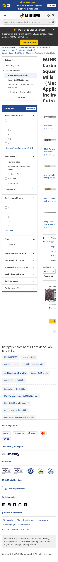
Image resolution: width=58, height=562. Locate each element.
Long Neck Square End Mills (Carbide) (19, 417)
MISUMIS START (8, 47)
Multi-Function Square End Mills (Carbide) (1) (20, 86)
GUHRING (43, 47)
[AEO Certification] (30, 471)
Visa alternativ (11, 189)
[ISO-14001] (18, 471)
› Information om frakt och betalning (15, 529)
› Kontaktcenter (24, 525)
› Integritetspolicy (42, 520)
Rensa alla (31, 108)
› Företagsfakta (7, 520)
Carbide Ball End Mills (39, 373)
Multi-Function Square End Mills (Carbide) (20, 396)
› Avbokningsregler (9, 525)
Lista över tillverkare (27, 47)
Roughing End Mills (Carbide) (15, 410)
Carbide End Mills (26, 50)
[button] (51, 5)
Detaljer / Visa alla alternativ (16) (18, 148)
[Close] (54, 29)
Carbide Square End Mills (12, 53)
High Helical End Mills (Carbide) (20, 92)
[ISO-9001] (6, 471)
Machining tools (8, 50)
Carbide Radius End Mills (14, 380)
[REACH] (51, 471)
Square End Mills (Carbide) (18, 80)
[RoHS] (41, 471)
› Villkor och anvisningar (24, 520)
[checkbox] (19, 121)
